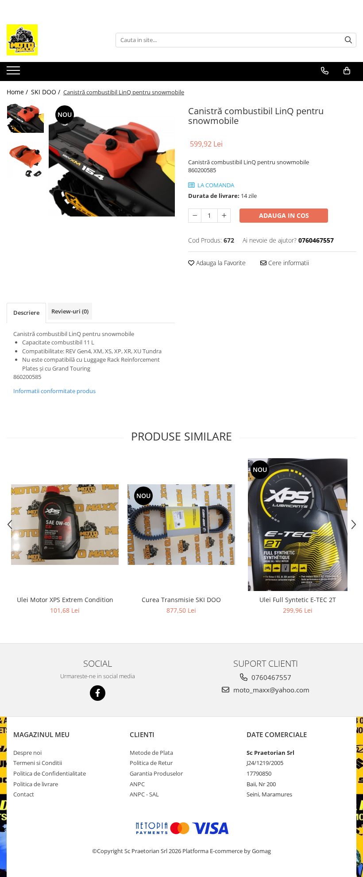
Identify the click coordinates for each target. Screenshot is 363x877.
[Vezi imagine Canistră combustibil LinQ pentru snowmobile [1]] (25, 159)
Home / (18, 92)
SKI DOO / (46, 92)
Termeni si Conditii (37, 763)
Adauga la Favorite (220, 263)
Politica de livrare (35, 784)
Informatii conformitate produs (54, 391)
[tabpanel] (112, 166)
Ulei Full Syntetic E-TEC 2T (297, 599)
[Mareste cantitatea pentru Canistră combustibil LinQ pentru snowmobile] (224, 216)
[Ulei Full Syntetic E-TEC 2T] (297, 524)
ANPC (137, 784)
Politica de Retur (151, 763)
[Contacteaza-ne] (325, 71)
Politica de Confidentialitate (49, 773)
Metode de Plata (151, 753)
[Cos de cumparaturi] (346, 71)
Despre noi (27, 753)
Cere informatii (287, 263)
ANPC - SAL (144, 794)
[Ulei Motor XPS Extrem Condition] (65, 524)
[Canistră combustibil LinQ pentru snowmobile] (112, 166)
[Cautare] (348, 40)
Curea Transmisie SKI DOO (181, 599)
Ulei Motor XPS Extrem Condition (65, 599)
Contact (23, 794)
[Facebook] (97, 693)
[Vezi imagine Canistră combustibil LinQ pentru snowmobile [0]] (25, 118)
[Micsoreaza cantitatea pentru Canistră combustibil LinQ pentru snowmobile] (194, 216)
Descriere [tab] (26, 313)
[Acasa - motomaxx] (51, 39)
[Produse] (14, 73)
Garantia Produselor (156, 773)
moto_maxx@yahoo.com (270, 689)
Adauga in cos (284, 215)
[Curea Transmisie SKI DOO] (181, 524)
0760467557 (270, 677)
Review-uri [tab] (70, 311)
